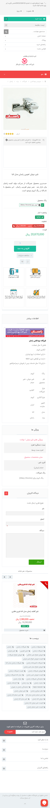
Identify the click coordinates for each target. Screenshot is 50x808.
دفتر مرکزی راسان (37, 691)
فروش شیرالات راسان (35, 671)
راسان (9, 647)
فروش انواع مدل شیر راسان (33, 667)
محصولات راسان (37, 647)
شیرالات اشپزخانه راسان (35, 663)
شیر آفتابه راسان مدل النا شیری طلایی (25, 611)
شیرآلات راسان (21, 647)
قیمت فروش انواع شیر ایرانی (33, 659)
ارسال (39, 562)
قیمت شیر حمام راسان (35, 707)
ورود (18, 11)
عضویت (28, 11)
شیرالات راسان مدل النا (13, 663)
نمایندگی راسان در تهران (19, 687)
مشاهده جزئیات (23, 255)
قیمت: (44, 229)
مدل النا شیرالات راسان (13, 675)
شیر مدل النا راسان (20, 699)
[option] (25, 613)
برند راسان (25, 683)
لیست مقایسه (25, 25)
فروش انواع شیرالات (15, 655)
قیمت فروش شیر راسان (35, 675)
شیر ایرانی (11, 651)
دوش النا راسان (37, 699)
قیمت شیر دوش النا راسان (34, 703)
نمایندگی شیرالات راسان (35, 679)
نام (43, 508)
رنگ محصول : (41, 200)
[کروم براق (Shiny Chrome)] (39, 205)
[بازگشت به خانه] (45, 81)
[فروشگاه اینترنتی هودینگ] (25, 61)
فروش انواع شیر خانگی (35, 655)
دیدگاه (42, 530)
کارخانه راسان (12, 683)
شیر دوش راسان (20, 691)
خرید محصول (23, 630)
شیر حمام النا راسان (14, 695)
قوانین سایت (41, 48)
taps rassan (38, 687)
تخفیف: (44, 221)
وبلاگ (44, 40)
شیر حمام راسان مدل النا (34, 695)
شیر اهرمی (24, 651)
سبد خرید (24, 19)
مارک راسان (17, 679)
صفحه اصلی (41, 36)
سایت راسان (38, 683)
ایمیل (42, 519)
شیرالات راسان (38, 651)
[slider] (8, 134)
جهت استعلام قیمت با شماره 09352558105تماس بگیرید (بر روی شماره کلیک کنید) (26, 4)
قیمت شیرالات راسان (16, 671)
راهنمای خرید (41, 44)
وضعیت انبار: (42, 212)
